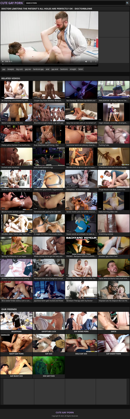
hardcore (64, 69)
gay (3, 69)
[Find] (127, 3)
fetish (81, 69)
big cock (19, 69)
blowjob (11, 69)
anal (47, 69)
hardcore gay (38, 69)
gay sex (28, 69)
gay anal (55, 69)
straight (73, 69)
